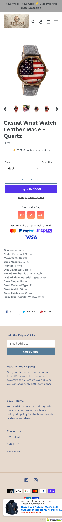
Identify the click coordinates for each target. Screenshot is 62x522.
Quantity (47, 162)
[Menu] (56, 21)
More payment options (31, 197)
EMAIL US (13, 444)
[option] (16, 109)
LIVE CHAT (13, 436)
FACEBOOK (14, 451)
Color (8, 162)
